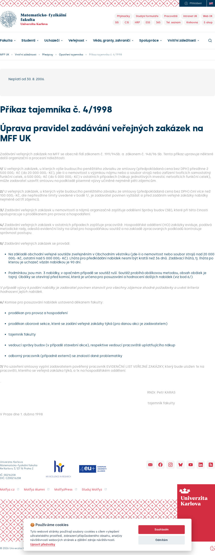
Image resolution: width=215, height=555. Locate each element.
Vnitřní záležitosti (182, 40)
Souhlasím (162, 529)
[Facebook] (160, 465)
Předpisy (47, 54)
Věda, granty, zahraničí (111, 40)
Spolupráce (149, 40)
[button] (8, 40)
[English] (211, 3)
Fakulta (6, 40)
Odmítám (161, 540)
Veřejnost (76, 40)
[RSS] (211, 465)
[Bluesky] (180, 465)
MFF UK (4, 54)
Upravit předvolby (42, 544)
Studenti (28, 40)
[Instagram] (170, 465)
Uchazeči (51, 40)
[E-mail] (150, 465)
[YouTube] (190, 465)
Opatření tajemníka (71, 54)
